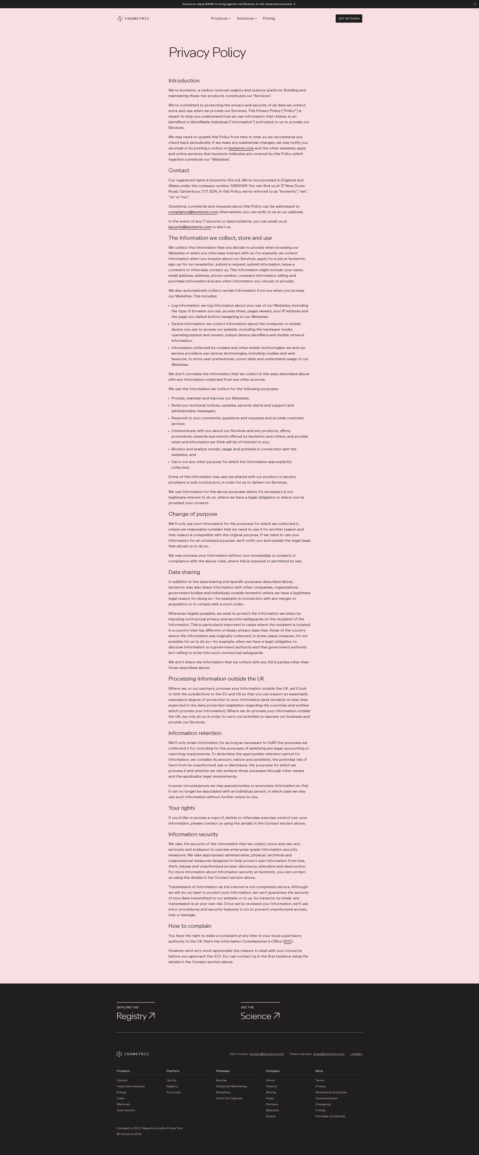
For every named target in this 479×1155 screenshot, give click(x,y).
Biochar (221, 1080)
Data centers (126, 1110)
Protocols (174, 1092)
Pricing (269, 18)
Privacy (320, 1086)
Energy (121, 1092)
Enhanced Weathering (231, 1086)
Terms (319, 1080)
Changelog (323, 1104)
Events (270, 1116)
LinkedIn (356, 1054)
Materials (123, 1104)
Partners (272, 1104)
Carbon (122, 1080)
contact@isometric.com (266, 1054)
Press (270, 1098)
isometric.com (241, 148)
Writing (271, 1092)
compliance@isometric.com (193, 212)
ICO (287, 941)
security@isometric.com (189, 227)
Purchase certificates (330, 1116)
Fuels (120, 1098)
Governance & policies (331, 1092)
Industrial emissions (131, 1086)
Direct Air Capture (229, 1098)
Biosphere (223, 1092)
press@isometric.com (328, 1054)
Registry (172, 1086)
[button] (221, 18)
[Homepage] (133, 18)
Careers (271, 1086)
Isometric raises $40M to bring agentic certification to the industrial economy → (239, 4)
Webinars (272, 1110)
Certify (171, 1080)
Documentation (326, 1098)
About (270, 1080)
